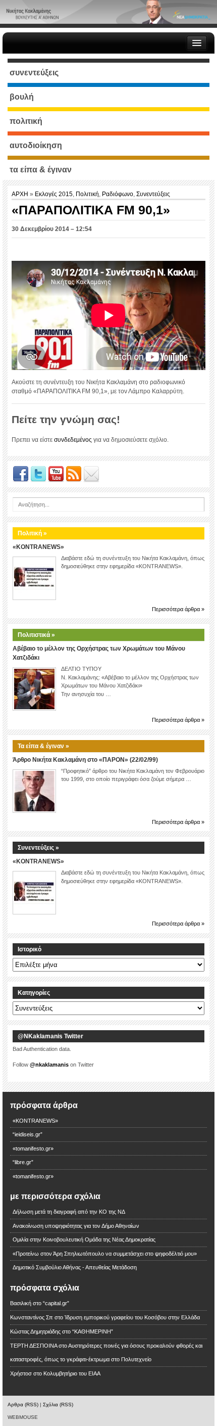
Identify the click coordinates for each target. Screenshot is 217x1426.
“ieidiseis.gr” (27, 1134)
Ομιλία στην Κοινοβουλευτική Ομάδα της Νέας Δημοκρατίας (84, 1239)
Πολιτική (87, 194)
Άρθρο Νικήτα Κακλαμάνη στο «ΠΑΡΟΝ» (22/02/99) (85, 759)
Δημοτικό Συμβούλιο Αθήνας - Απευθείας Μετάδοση (75, 1267)
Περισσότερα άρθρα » (178, 609)
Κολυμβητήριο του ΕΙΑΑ (71, 1373)
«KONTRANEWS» (38, 546)
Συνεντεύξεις (153, 194)
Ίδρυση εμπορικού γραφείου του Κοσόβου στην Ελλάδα (132, 1317)
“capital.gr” (56, 1303)
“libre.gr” (23, 1162)
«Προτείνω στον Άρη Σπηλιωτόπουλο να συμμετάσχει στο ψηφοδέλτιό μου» (105, 1254)
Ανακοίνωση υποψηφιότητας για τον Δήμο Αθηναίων (76, 1226)
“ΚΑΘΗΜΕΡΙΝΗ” (92, 1331)
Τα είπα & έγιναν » (43, 746)
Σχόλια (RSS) (58, 1404)
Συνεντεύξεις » (38, 847)
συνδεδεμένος (73, 439)
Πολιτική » (32, 533)
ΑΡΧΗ (21, 194)
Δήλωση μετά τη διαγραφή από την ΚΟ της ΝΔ (69, 1212)
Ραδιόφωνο (117, 194)
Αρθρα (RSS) (23, 1404)
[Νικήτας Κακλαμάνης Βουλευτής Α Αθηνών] (108, 11)
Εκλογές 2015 (54, 194)
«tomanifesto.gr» (33, 1148)
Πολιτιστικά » (36, 634)
